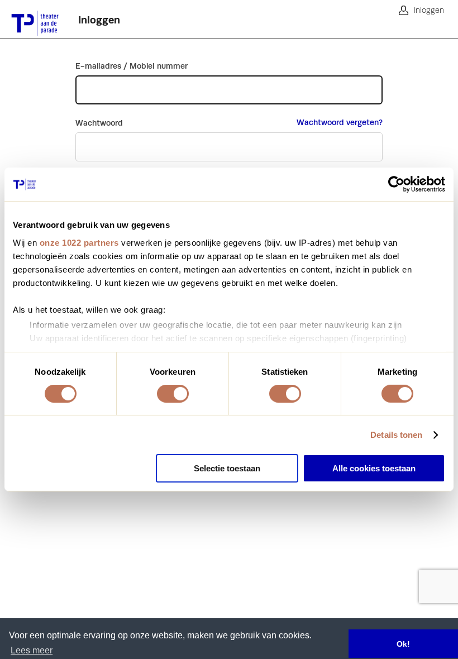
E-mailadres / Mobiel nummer (131, 66)
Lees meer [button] (32, 650)
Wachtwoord (99, 123)
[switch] (173, 394)
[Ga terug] (30, 19)
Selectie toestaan (227, 468)
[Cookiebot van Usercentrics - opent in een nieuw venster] (396, 184)
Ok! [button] (403, 643)
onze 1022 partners (79, 242)
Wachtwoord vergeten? (340, 122)
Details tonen (396, 435)
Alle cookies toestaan (374, 468)
